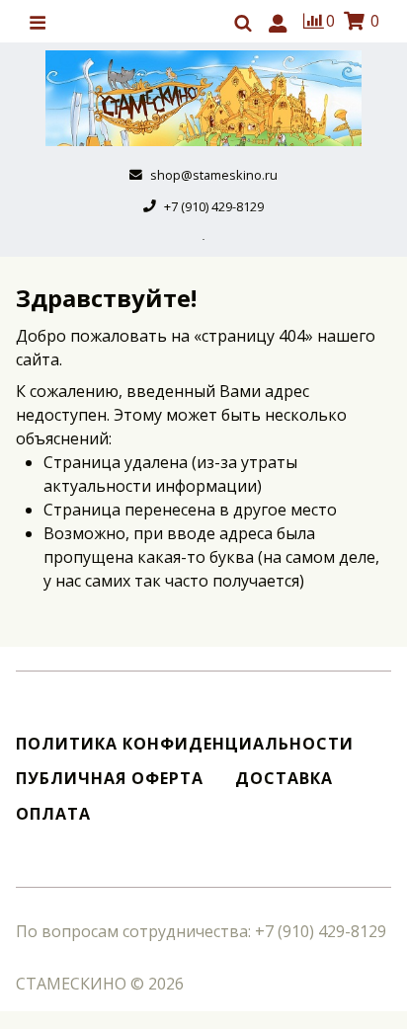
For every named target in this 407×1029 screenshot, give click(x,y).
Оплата (53, 814)
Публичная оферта (110, 778)
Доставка (284, 778)
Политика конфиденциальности (185, 744)
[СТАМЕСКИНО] (203, 98)
